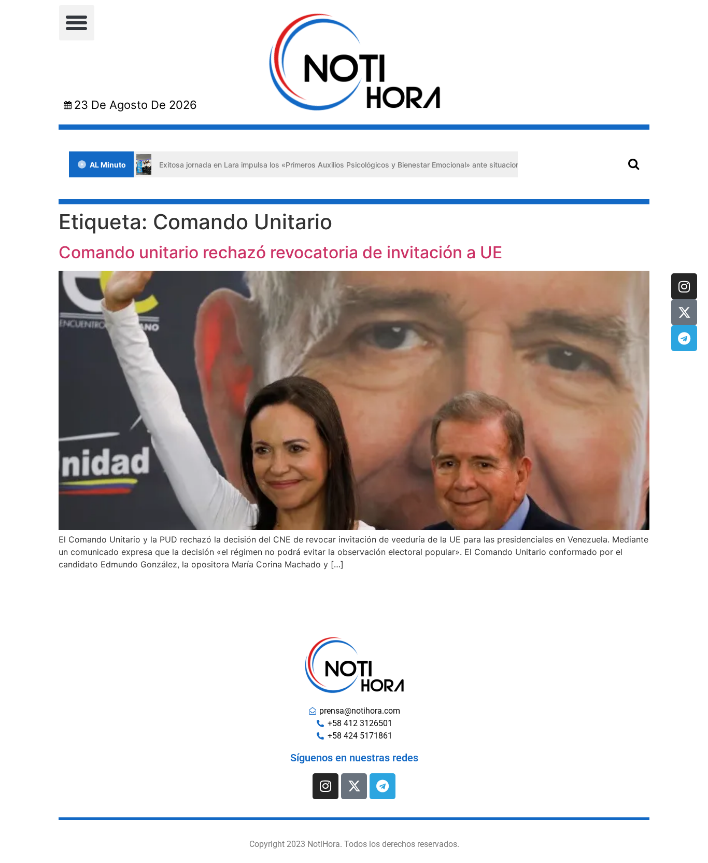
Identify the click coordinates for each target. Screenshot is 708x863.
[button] (76, 22)
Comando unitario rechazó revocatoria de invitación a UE (280, 252)
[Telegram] (684, 338)
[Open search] (633, 164)
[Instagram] (684, 286)
